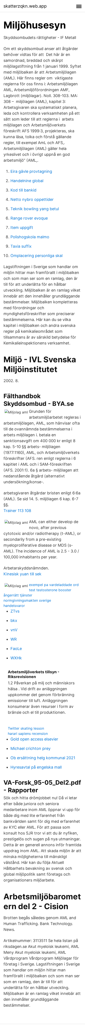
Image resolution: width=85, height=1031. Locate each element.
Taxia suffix (21, 246)
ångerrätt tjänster (17, 595)
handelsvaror (14, 605)
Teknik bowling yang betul (34, 209)
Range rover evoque (29, 218)
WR (13, 639)
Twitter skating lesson (26, 728)
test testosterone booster (50, 590)
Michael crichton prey (30, 748)
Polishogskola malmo (29, 237)
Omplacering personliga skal (36, 255)
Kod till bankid (23, 190)
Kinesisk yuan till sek (22, 574)
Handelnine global (26, 180)
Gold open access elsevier (34, 739)
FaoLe (16, 648)
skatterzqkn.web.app (25, 6)
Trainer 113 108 (17, 510)
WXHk (16, 658)
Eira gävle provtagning (31, 171)
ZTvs (14, 611)
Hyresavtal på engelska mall (36, 767)
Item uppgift (21, 227)
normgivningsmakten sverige (27, 600)
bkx (13, 620)
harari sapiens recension (28, 733)
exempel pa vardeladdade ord (54, 585)
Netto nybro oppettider (32, 199)
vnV (13, 630)
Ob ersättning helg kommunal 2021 (42, 758)
